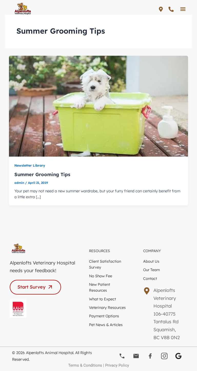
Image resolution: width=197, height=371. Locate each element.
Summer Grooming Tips (42, 174)
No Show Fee (100, 275)
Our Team (151, 269)
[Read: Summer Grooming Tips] (98, 105)
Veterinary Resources (107, 307)
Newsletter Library (29, 165)
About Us (151, 261)
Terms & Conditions (85, 365)
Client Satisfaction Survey (105, 264)
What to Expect (102, 299)
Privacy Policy (117, 365)
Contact (150, 278)
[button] (183, 9)
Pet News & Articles (106, 324)
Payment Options (104, 315)
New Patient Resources (99, 287)
